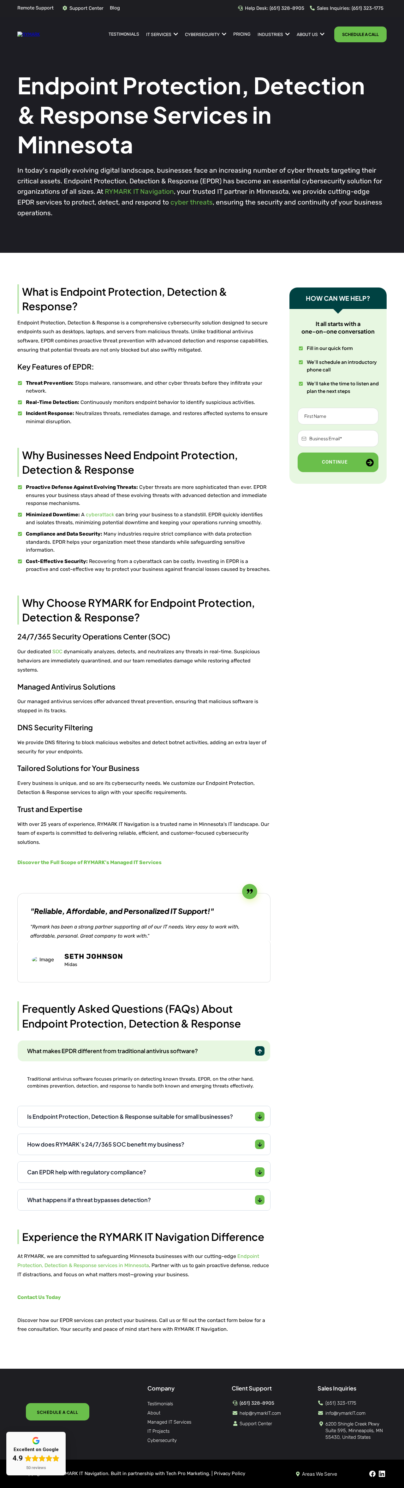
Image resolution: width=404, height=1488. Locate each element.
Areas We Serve (319, 1474)
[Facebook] (372, 1474)
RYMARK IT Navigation (139, 191)
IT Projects (158, 1431)
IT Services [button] (159, 34)
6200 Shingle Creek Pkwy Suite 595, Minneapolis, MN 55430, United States (354, 1430)
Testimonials (160, 1404)
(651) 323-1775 (367, 8)
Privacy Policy (229, 1473)
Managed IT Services (169, 1422)
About (153, 1413)
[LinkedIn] (382, 1474)
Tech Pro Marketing (187, 1473)
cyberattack (100, 515)
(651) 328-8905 (287, 8)
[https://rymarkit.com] (28, 34)
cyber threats (191, 202)
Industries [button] (271, 34)
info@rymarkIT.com (345, 1413)
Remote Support (35, 8)
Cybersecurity (162, 1440)
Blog (115, 8)
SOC (57, 652)
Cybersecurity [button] (203, 34)
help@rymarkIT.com (260, 1413)
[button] (321, 34)
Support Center (86, 8)
